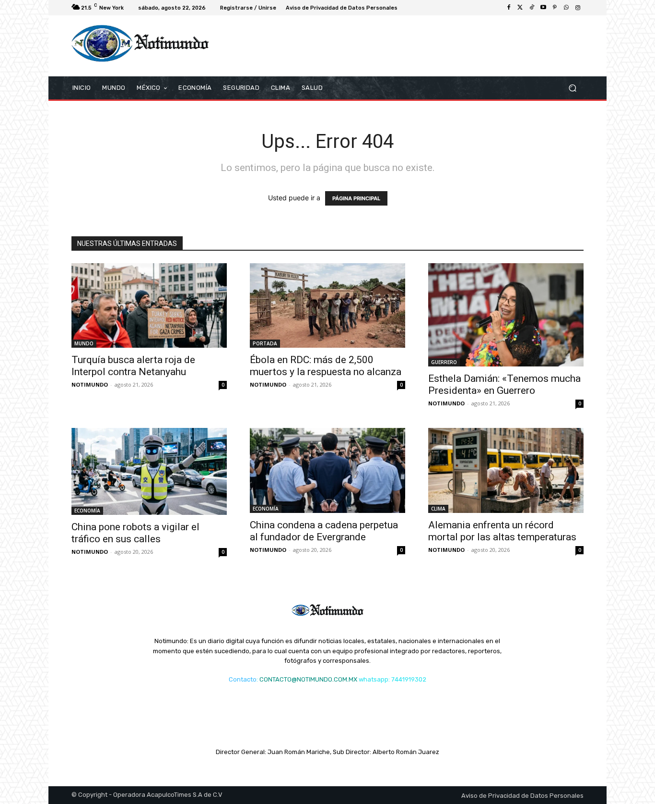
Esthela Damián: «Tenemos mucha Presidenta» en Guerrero (504, 384)
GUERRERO (444, 362)
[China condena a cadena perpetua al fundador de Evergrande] (327, 470)
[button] (572, 87)
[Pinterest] (555, 7)
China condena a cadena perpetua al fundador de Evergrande (324, 531)
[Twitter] (520, 7)
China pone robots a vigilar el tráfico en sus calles (135, 533)
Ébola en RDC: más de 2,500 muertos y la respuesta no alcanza (325, 366)
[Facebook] (509, 7)
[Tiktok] (532, 7)
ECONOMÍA (87, 510)
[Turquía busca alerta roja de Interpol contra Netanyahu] (149, 305)
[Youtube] (543, 7)
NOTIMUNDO (89, 384)
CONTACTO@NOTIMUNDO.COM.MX (308, 679)
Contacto (243, 679)
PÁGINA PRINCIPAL (356, 198)
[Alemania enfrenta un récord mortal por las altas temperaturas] (506, 470)
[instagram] (578, 7)
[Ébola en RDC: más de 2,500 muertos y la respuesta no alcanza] (327, 305)
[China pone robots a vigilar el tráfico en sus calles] (149, 471)
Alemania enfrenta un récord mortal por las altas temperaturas (502, 531)
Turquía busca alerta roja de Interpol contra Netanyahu (133, 366)
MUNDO (84, 343)
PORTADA (265, 343)
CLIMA (438, 508)
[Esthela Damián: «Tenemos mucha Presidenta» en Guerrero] (506, 315)
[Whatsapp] (566, 7)
